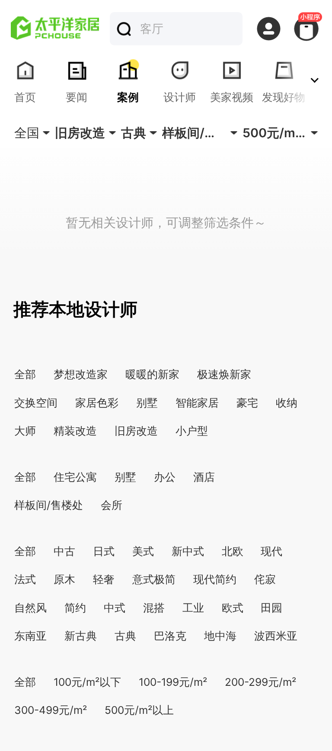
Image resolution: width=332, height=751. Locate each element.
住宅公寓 (75, 476)
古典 (125, 635)
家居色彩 (96, 402)
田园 (271, 607)
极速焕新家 (224, 374)
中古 (64, 551)
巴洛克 (170, 635)
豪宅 (247, 402)
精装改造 (75, 430)
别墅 (147, 402)
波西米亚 (275, 635)
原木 (64, 579)
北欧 (232, 551)
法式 (25, 579)
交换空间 (35, 402)
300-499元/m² (50, 710)
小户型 (192, 430)
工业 (193, 607)
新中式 (188, 551)
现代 (271, 551)
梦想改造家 (81, 374)
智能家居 (197, 402)
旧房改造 (136, 430)
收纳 (286, 402)
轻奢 (104, 579)
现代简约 (214, 579)
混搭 (154, 607)
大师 (25, 430)
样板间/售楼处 (48, 505)
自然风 (30, 607)
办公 (165, 476)
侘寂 (265, 579)
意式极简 (154, 579)
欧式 (232, 607)
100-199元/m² (173, 681)
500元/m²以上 (139, 710)
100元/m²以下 (87, 681)
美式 (143, 551)
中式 (114, 607)
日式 (104, 551)
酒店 (204, 476)
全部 (25, 374)
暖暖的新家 (152, 374)
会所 (111, 505)
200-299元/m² (260, 681)
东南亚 (30, 635)
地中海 (220, 635)
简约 (75, 607)
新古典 (80, 635)
